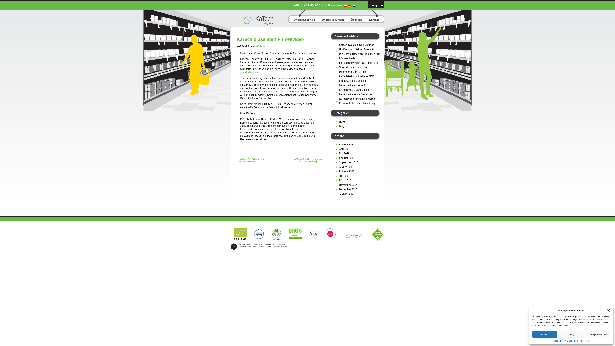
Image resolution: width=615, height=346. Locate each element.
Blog (341, 126)
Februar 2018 (346, 158)
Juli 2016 (344, 176)
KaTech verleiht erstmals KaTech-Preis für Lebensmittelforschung (358, 101)
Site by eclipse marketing (277, 246)
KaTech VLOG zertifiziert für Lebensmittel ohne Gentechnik (356, 92)
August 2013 (346, 194)
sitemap (242, 246)
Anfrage (374, 5)
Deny (571, 334)
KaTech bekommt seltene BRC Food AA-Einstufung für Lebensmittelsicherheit (356, 81)
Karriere (335, 5)
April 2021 (345, 149)
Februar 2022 (346, 144)
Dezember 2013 (348, 189)
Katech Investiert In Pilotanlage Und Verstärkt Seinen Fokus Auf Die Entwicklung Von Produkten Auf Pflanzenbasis (359, 52)
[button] (608, 310)
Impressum (584, 341)
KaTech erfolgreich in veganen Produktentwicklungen (308, 160)
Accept (545, 334)
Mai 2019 (344, 153)
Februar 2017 (346, 171)
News (342, 121)
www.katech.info (249, 72)
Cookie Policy (560, 341)
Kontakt (374, 19)
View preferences (598, 334)
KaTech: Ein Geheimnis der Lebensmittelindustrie (251, 160)
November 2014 (348, 185)
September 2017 (348, 162)
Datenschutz (572, 341)
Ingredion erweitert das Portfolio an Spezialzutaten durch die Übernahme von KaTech (359, 67)
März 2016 (345, 180)
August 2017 (346, 167)
